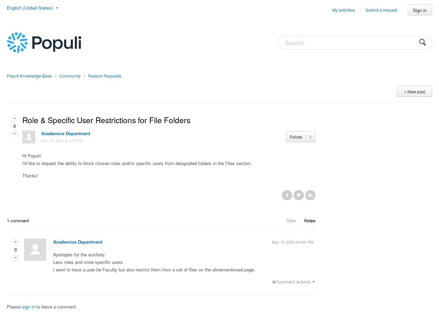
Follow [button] (296, 137)
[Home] (44, 42)
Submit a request (381, 10)
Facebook (287, 195)
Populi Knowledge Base (29, 76)
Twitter (299, 195)
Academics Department (65, 133)
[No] (14, 133)
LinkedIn (310, 195)
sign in (28, 306)
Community (70, 76)
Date (291, 220)
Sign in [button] (420, 10)
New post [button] (416, 91)
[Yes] (14, 118)
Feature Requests (104, 76)
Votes (310, 220)
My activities (343, 10)
